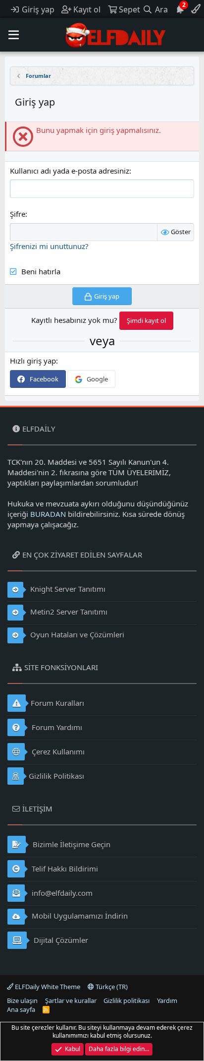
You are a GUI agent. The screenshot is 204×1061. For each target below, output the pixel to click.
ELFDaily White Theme (46, 986)
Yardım (167, 1000)
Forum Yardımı (56, 727)
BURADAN (48, 514)
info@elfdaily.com (61, 893)
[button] (13, 35)
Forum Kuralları (57, 703)
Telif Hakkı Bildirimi (64, 869)
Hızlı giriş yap (33, 361)
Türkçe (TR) (111, 986)
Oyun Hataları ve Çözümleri (76, 634)
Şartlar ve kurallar (71, 1000)
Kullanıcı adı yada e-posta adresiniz (69, 171)
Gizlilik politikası (126, 1000)
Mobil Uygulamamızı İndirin (79, 916)
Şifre (17, 214)
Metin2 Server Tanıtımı (67, 612)
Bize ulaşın (22, 1000)
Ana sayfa (21, 1009)
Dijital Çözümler (60, 940)
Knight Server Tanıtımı (66, 589)
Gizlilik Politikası (56, 776)
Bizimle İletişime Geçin (70, 844)
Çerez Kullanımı (57, 751)
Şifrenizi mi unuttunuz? (49, 246)
